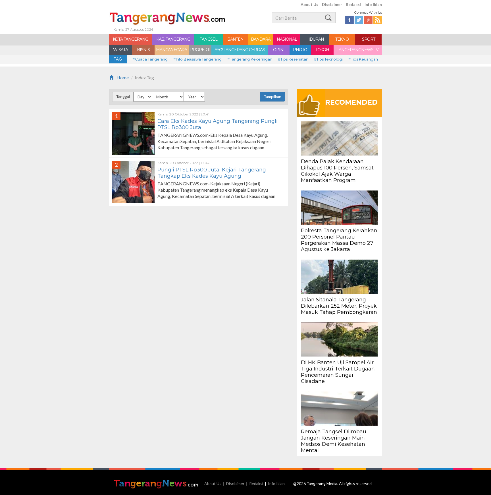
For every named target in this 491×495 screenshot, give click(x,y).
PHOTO (300, 49)
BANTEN (235, 39)
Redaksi (353, 4)
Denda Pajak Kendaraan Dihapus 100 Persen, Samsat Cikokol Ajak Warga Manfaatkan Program (337, 170)
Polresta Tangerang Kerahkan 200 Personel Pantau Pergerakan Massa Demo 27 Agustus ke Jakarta (339, 239)
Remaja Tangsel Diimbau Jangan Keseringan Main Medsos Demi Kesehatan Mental (333, 440)
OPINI (278, 49)
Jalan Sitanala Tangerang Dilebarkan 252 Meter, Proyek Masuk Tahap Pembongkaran (339, 306)
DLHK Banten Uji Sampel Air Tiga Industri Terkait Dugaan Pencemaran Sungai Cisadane (338, 371)
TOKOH (322, 49)
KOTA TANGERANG (130, 39)
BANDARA (261, 39)
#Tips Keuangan (363, 59)
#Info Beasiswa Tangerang (197, 59)
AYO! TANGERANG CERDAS (240, 49)
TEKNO (342, 39)
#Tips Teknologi (328, 59)
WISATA (120, 49)
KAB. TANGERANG (173, 39)
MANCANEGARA (171, 49)
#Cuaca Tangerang (150, 59)
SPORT (368, 39)
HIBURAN (314, 39)
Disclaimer (332, 4)
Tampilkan (272, 96)
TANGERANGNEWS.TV (357, 49)
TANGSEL (208, 39)
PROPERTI (200, 49)
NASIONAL (287, 39)
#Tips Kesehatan (293, 59)
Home (122, 77)
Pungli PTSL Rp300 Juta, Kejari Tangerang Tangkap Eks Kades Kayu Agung (211, 173)
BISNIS (143, 49)
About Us (309, 4)
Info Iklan (373, 4)
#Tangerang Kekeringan (249, 59)
